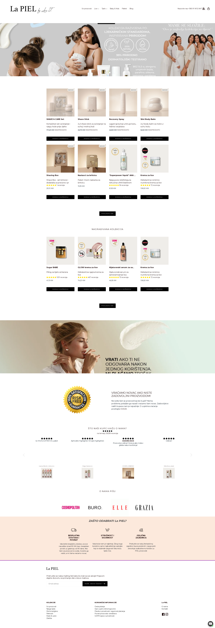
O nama (165, 607)
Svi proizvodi (86, 9)
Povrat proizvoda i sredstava (106, 614)
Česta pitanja (100, 607)
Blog (131, 9)
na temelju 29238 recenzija (107, 433)
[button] (51, 185)
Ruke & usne (51, 616)
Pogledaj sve (107, 213)
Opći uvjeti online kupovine (105, 609)
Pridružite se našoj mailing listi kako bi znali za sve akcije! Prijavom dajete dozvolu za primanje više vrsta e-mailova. (75, 577)
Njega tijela (50, 609)
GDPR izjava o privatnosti (104, 616)
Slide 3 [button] (109, 72)
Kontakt (165, 609)
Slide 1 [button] (105, 72)
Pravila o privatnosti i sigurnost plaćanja (110, 611)
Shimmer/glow (52, 611)
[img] (107, 431)
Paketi (124, 9)
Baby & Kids (114, 9)
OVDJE (123, 409)
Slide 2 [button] (107, 72)
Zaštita (49, 618)
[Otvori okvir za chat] (210, 623)
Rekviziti (49, 614)
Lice (97, 8)
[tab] (105, 72)
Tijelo (105, 8)
